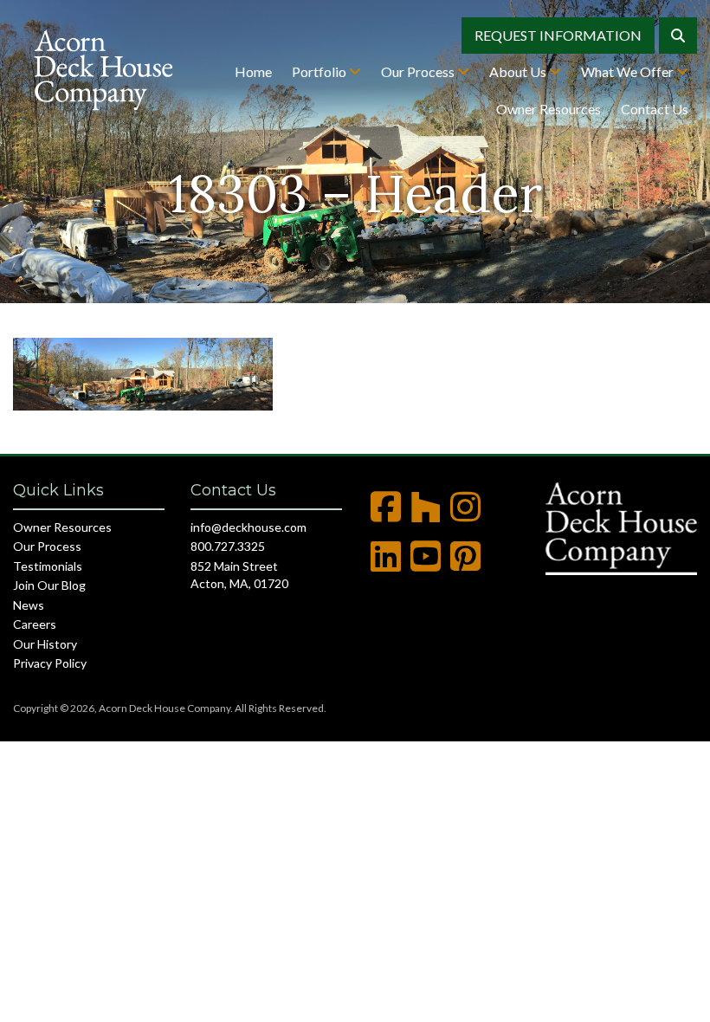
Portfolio (320, 71)
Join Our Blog (49, 585)
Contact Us (654, 108)
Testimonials (47, 566)
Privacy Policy (50, 663)
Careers (34, 624)
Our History (45, 644)
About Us (519, 71)
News (28, 605)
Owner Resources (548, 108)
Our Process (419, 71)
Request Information (558, 35)
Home (253, 71)
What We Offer (628, 71)
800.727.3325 (227, 546)
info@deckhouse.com (248, 527)
